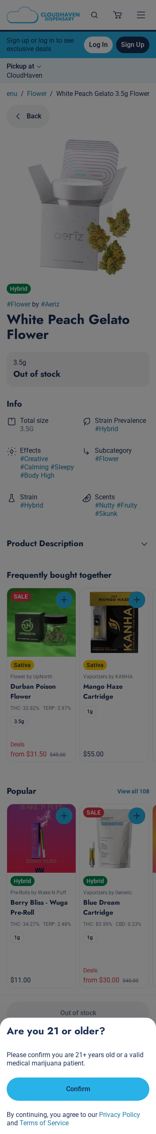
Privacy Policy (119, 1115)
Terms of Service (44, 1123)
